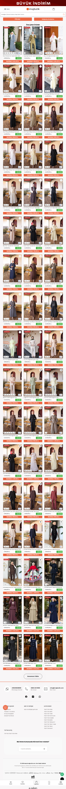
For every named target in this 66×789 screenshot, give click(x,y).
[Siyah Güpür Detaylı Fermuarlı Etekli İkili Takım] (53, 155)
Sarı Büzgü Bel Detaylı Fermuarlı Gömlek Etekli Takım (51, 94)
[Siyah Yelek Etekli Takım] (53, 648)
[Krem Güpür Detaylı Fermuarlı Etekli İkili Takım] (12, 155)
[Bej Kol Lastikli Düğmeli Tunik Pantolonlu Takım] (12, 382)
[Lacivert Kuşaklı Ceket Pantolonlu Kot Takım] (53, 572)
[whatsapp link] (62, 774)
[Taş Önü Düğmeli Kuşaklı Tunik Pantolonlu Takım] (33, 344)
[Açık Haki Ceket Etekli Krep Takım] (33, 610)
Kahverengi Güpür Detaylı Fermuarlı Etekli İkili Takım (52, 132)
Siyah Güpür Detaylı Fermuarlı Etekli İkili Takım (52, 170)
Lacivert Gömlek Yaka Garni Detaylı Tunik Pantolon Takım (32, 549)
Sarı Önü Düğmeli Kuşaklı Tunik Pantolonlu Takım (10, 359)
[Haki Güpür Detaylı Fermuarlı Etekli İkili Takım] (33, 117)
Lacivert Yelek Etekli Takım (30, 663)
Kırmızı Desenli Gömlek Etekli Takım (32, 587)
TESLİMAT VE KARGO (9, 711)
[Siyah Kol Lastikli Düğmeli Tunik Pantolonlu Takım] (33, 420)
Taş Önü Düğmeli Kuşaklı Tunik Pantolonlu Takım (31, 359)
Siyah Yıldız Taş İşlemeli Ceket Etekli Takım (32, 245)
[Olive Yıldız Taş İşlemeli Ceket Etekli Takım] (53, 230)
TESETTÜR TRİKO (48, 726)
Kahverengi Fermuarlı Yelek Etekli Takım (32, 207)
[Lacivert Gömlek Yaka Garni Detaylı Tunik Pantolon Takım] (33, 534)
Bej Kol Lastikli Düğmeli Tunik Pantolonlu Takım (10, 397)
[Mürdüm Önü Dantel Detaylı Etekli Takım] (53, 40)
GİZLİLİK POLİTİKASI (9, 716)
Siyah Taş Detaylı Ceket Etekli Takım (53, 321)
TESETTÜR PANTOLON (49, 716)
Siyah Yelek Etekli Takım (50, 663)
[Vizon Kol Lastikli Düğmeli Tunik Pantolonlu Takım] (12, 420)
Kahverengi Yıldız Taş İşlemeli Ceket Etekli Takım (32, 283)
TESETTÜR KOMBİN (49, 718)
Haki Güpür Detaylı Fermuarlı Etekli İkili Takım (33, 132)
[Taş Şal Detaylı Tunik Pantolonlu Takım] (53, 344)
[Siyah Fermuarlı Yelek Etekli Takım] (53, 192)
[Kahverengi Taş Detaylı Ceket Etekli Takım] (33, 306)
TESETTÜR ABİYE (48, 711)
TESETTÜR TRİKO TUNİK (50, 724)
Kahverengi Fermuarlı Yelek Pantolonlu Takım (12, 587)
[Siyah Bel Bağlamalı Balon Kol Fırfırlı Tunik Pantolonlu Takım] (12, 458)
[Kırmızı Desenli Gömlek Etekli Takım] (33, 572)
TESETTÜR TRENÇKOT (49, 722)
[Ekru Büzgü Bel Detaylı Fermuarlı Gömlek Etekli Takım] (12, 79)
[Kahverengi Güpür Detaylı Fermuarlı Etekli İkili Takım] (53, 117)
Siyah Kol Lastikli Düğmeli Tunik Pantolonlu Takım (31, 435)
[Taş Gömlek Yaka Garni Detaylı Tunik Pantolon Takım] (12, 534)
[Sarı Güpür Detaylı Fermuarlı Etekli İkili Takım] (33, 155)
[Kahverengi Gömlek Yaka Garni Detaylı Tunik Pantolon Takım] (33, 496)
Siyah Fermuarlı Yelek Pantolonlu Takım (52, 549)
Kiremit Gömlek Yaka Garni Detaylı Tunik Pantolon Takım (52, 511)
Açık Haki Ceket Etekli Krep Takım (32, 625)
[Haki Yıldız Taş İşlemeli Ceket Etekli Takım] (53, 268)
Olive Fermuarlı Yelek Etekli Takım (52, 473)
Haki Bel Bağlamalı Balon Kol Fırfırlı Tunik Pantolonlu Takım (52, 435)
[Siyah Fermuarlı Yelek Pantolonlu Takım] (53, 534)
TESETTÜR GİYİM (48, 709)
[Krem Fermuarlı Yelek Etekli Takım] (12, 192)
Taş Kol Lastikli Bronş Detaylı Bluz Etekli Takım (33, 473)
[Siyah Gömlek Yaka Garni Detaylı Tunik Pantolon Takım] (12, 496)
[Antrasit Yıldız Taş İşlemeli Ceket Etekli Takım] (12, 306)
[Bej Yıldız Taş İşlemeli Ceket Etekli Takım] (12, 230)
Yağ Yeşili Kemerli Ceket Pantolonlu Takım (11, 56)
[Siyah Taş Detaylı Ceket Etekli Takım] (53, 306)
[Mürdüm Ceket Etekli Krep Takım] (12, 610)
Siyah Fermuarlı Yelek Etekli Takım (52, 207)
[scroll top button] (62, 779)
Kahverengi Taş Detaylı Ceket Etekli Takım (32, 321)
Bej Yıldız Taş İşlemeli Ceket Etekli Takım (11, 245)
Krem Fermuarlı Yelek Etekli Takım (11, 207)
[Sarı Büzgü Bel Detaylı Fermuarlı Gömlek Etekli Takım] (53, 79)
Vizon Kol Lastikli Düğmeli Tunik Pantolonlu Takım (10, 435)
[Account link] (53, 9)
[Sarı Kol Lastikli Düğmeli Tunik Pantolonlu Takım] (53, 382)
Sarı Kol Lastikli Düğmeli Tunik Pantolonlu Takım (51, 397)
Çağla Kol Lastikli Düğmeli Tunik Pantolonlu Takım (31, 397)
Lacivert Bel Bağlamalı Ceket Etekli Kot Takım (53, 625)
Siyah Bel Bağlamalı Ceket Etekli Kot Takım (11, 663)
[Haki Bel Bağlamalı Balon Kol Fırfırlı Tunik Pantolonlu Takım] (53, 420)
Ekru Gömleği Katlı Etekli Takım (31, 56)
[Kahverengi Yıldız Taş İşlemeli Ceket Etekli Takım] (33, 268)
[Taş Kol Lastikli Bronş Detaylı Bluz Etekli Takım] (33, 458)
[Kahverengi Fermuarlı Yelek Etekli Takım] (33, 192)
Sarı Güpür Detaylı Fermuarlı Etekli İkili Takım (33, 170)
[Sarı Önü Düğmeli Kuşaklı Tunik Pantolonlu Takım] (12, 344)
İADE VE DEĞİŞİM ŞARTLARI (31, 709)
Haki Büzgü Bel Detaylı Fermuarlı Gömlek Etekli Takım (31, 94)
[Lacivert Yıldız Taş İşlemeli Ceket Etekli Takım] (12, 268)
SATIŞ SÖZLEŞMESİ (9, 713)
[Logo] (33, 9)
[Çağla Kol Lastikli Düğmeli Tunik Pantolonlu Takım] (33, 382)
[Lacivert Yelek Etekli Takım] (33, 648)
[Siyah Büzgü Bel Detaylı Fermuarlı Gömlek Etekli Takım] (12, 117)
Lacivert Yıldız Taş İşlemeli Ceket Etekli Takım (12, 283)
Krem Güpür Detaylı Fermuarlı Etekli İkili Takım (12, 170)
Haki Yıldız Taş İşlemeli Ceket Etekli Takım (52, 283)
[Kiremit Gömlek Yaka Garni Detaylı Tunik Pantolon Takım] (53, 496)
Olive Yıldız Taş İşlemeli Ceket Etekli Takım (52, 245)
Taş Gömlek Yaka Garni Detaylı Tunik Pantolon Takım (12, 549)
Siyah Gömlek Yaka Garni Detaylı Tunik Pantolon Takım (12, 511)
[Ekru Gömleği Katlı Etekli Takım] (33, 40)
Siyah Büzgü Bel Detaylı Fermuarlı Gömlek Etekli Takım (11, 132)
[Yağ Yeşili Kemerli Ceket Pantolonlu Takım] (12, 40)
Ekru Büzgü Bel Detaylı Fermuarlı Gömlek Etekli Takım (10, 94)
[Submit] (44, 748)
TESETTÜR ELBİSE (48, 720)
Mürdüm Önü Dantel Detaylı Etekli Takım (52, 56)
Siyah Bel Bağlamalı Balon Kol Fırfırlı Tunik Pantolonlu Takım (11, 473)
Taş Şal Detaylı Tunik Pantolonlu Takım (53, 359)
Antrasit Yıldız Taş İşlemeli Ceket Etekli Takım (12, 321)
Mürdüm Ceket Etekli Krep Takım (11, 625)
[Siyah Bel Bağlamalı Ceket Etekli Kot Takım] (12, 648)
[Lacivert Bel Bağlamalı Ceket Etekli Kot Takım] (53, 610)
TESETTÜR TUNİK (48, 713)
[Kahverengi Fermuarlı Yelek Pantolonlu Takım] (12, 572)
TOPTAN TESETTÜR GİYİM (10, 733)
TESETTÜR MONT (48, 728)
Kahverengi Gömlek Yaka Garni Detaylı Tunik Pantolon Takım (31, 511)
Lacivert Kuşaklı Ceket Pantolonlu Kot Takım (53, 587)
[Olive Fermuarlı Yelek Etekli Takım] (53, 458)
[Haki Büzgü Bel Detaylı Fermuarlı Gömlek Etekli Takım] (33, 79)
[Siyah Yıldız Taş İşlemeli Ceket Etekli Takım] (33, 230)
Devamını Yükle (33, 676)
